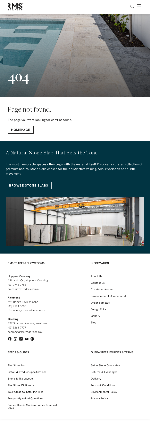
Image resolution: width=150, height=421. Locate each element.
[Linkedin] (21, 339)
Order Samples (100, 302)
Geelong (13, 319)
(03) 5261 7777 (17, 327)
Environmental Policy (104, 392)
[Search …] (132, 7)
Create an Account (102, 289)
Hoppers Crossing (19, 276)
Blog (93, 322)
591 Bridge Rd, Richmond (23, 302)
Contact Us (98, 282)
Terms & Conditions (103, 385)
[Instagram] (15, 339)
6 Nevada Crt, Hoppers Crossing (28, 280)
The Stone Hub (17, 365)
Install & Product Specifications (27, 372)
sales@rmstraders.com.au (24, 289)
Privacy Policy (99, 398)
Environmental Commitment (108, 296)
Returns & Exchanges (104, 372)
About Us (96, 276)
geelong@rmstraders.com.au (25, 332)
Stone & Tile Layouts (21, 378)
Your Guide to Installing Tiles (25, 392)
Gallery (95, 316)
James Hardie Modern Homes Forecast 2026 (32, 406)
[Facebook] (10, 339)
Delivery (96, 378)
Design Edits (98, 309)
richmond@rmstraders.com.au (26, 310)
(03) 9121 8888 (17, 306)
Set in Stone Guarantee (105, 365)
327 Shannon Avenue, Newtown (27, 323)
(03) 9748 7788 (17, 284)
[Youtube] (27, 339)
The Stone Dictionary (21, 385)
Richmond (14, 297)
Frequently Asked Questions (25, 398)
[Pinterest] (32, 339)
